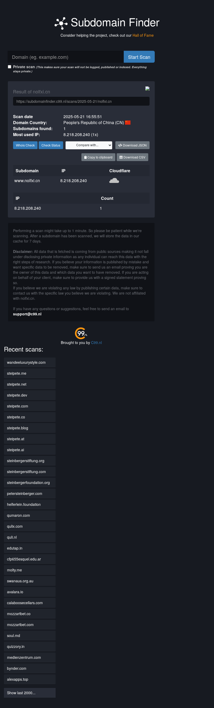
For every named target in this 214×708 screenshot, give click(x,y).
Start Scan (139, 56)
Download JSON (134, 145)
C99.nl (96, 342)
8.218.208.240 (73, 180)
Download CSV (134, 157)
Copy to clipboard (99, 157)
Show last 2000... (21, 692)
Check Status (50, 145)
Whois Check (25, 145)
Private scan (80, 68)
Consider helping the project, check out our (107, 35)
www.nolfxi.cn (27, 180)
